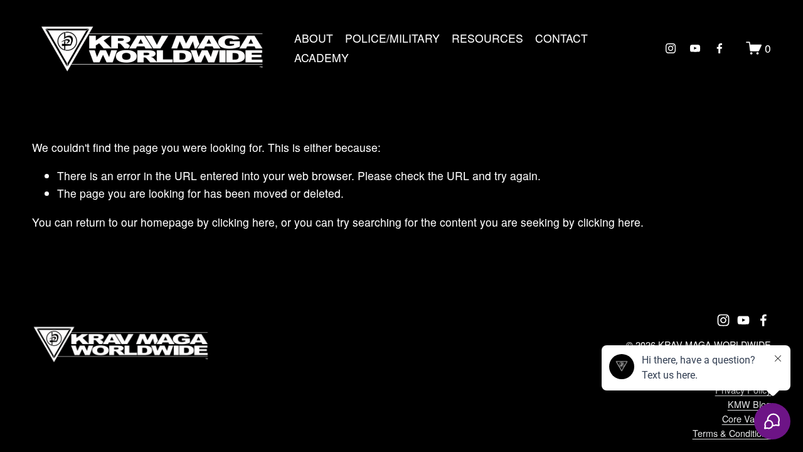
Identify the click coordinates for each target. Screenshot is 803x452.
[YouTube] (695, 48)
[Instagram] (670, 48)
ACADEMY (321, 57)
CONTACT (561, 38)
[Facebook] (719, 48)
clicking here (243, 222)
